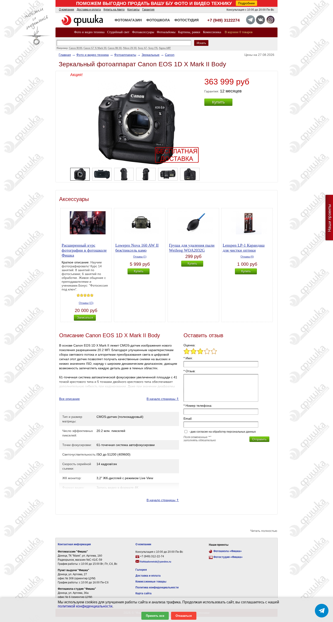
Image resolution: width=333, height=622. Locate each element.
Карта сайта (143, 593)
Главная (65, 55)
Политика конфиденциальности (157, 587)
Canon (169, 55)
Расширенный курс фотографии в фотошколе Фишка (84, 250)
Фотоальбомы (166, 32)
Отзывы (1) (139, 256)
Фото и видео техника (89, 32)
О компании (66, 9)
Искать (201, 43)
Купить (218, 102)
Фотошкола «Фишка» (227, 551)
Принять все (155, 615)
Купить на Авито (114, 9)
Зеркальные (150, 55)
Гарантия (148, 9)
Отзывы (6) (247, 256)
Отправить (259, 439)
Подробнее (246, 3)
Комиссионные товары (150, 581)
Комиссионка (212, 32)
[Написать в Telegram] (321, 610)
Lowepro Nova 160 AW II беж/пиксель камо (137, 248)
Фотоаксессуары (143, 32)
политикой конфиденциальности (85, 606)
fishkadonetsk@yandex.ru (155, 561)
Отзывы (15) (86, 303)
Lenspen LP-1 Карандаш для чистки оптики (244, 248)
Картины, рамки (189, 32)
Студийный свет (118, 32)
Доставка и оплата (89, 9)
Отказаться (184, 615)
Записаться (85, 317)
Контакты (133, 9)
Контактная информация (74, 544)
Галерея (141, 569)
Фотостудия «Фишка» (228, 557)
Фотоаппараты (125, 55)
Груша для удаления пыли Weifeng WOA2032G (192, 248)
